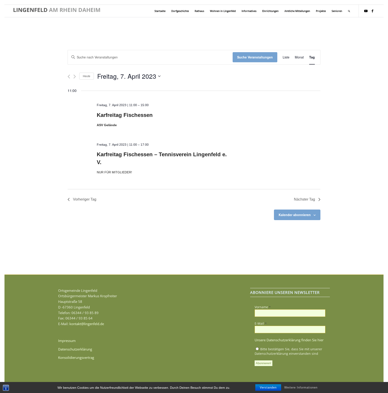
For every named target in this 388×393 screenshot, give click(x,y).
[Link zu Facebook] (372, 10)
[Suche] (349, 11)
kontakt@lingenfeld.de (86, 324)
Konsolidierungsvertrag (76, 357)
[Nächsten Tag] (74, 76)
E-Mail (261, 323)
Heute (86, 76)
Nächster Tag (304, 199)
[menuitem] (160, 11)
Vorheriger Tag (84, 199)
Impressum (67, 340)
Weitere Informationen (300, 387)
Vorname (263, 307)
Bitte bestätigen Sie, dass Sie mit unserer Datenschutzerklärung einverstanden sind (288, 351)
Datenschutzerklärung (75, 349)
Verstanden (268, 387)
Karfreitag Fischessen (125, 115)
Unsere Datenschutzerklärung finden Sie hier (289, 340)
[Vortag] (69, 76)
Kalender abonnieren (295, 214)
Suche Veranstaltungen (255, 57)
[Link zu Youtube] (365, 10)
